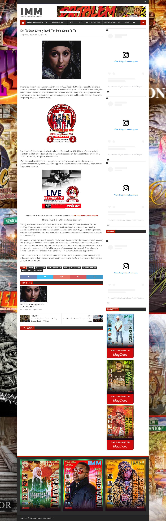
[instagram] (145, 2)
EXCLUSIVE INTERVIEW (93, 22)
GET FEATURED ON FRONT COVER (37, 22)
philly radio (75, 268)
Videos (80, 22)
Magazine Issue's (58, 22)
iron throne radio (54, 268)
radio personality (89, 268)
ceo (37, 268)
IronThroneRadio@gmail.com (85, 215)
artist (30, 268)
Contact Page (130, 22)
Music (72, 22)
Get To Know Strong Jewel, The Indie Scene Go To (32, 305)
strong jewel (26, 270)
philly (66, 268)
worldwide (38, 270)
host (43, 268)
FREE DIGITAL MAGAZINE (112, 22)
